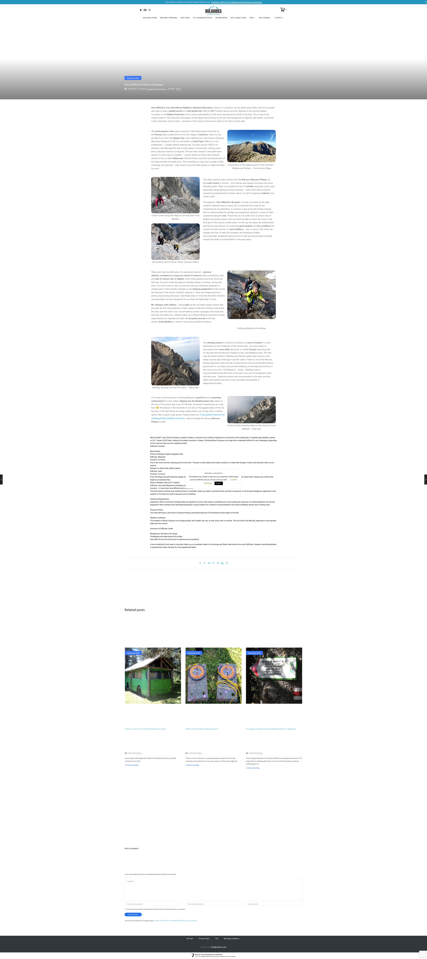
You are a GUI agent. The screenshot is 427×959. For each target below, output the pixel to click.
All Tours (190, 938)
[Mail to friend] (218, 563)
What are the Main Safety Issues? (201, 728)
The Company (264, 18)
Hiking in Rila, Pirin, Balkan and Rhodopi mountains (236, 2)
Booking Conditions (231, 938)
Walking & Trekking (168, 18)
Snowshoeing (221, 18)
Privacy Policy (204, 938)
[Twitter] (200, 563)
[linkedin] (222, 563)
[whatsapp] (226, 563)
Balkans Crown (150, 18)
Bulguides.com (219, 947)
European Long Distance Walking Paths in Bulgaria (271, 728)
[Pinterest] (213, 563)
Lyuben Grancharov (156, 89)
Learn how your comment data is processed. (175, 920)
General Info (133, 78)
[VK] (209, 563)
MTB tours (185, 18)
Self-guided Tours (238, 18)
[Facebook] (204, 563)
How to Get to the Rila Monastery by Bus (145, 728)
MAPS (252, 18)
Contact (279, 18)
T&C (217, 938)
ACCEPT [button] (219, 483)
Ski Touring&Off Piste (202, 18)
